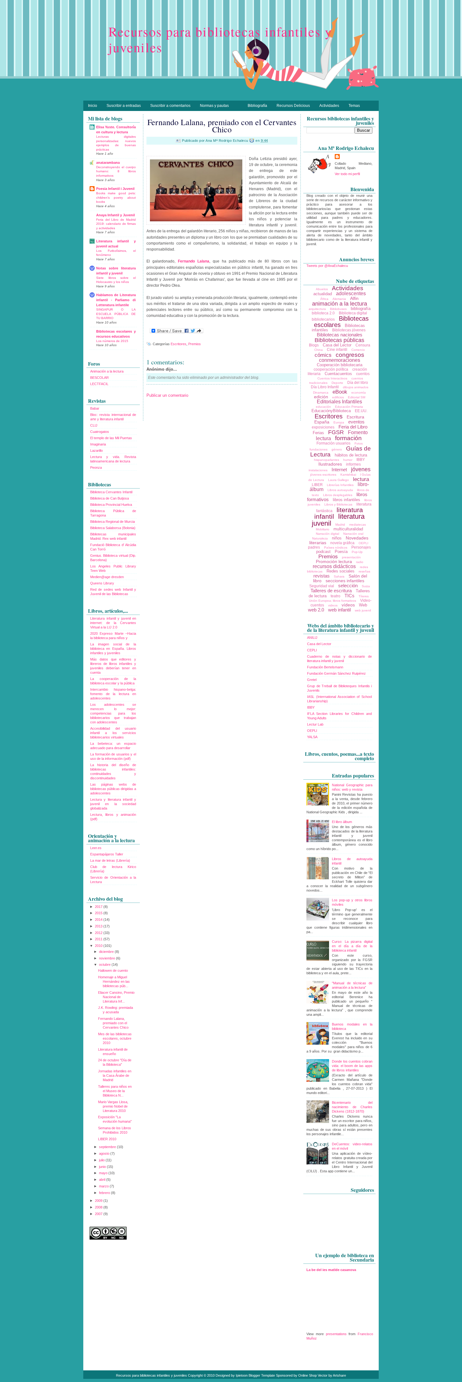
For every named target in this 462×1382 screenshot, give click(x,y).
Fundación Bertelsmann (325, 667)
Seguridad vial (321, 586)
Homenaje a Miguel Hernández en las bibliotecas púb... (114, 981)
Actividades (329, 105)
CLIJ (93, 425)
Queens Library (102, 583)
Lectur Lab (315, 724)
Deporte (337, 382)
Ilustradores (330, 464)
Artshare (339, 1375)
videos (333, 605)
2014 (99, 919)
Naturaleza (320, 538)
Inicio (92, 105)
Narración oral (353, 533)
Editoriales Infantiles (339, 401)
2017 (99, 907)
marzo (104, 1186)
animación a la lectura (339, 304)
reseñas (364, 571)
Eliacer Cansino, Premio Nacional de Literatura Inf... (116, 997)
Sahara (339, 576)
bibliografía (361, 308)
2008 (99, 1207)
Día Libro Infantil (325, 387)
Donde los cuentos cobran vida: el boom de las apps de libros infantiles (352, 1065)
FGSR (336, 432)
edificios (338, 397)
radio (359, 562)
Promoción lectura (334, 561)
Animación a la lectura (107, 371)
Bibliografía (257, 105)
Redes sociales (341, 571)
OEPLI (363, 543)
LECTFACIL (99, 384)
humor (347, 460)
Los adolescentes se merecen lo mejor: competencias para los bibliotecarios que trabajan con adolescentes (113, 713)
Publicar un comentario (167, 395)
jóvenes (361, 469)
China (318, 349)
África (324, 299)
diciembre (107, 952)
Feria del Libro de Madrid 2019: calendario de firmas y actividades (116, 224)
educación (323, 406)
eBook (340, 392)
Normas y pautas (214, 105)
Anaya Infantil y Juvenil (115, 215)
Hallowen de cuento (113, 970)
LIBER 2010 (107, 1139)
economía (358, 392)
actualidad (322, 293)
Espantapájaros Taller (106, 854)
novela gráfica (342, 543)
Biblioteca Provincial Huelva (111, 504)
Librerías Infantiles (340, 485)
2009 (99, 1200)
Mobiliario (322, 529)
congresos (350, 354)
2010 (99, 946)
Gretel (311, 680)
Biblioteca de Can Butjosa (109, 498)
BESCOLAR (99, 377)
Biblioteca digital (353, 313)
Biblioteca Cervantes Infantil (111, 492)
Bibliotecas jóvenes (349, 330)
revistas (321, 575)
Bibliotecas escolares (341, 321)
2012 (99, 933)
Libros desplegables (337, 495)
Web (363, 605)
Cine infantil (337, 349)
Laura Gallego (338, 480)
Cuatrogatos (99, 432)
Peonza (96, 467)
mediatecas (357, 524)
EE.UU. (361, 411)
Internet (339, 469)
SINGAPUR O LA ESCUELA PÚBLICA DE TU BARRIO (116, 314)
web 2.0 (316, 609)
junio (103, 1167)
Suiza (366, 586)
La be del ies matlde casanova (331, 1270)
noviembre (107, 958)
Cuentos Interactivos (332, 378)
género (337, 449)
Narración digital (327, 533)
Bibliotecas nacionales (339, 334)
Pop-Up (357, 552)
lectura (361, 479)
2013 (99, 926)
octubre (105, 964)
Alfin (354, 298)
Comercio (358, 349)
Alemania (339, 299)
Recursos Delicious (293, 105)
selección (348, 585)
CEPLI (312, 650)
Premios (194, 344)
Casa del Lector (337, 345)
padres (314, 547)
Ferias (318, 432)
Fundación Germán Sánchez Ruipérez (336, 673)
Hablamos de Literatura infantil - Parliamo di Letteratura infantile (116, 300)
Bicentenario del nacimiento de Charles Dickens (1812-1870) (352, 1107)
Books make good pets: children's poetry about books (116, 197)
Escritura (355, 416)
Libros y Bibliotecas (338, 504)
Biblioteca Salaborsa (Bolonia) (112, 528)
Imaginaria (98, 444)
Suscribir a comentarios (170, 105)
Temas (354, 105)
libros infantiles (346, 499)
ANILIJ (312, 637)
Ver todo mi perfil (347, 174)
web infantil (339, 609)
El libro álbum (342, 822)
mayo (103, 1173)
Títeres (364, 596)
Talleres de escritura (331, 590)
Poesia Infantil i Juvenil (115, 189)
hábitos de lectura (351, 455)
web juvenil (363, 610)
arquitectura (317, 309)
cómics (323, 355)
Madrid (340, 524)
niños (337, 538)
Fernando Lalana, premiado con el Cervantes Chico (113, 1023)
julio (102, 1160)
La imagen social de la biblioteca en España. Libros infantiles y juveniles (113, 648)
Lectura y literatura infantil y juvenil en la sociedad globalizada (113, 804)
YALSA (312, 737)
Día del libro (357, 382)
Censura (362, 345)
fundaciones (318, 449)
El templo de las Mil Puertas (111, 438)
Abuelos (322, 289)
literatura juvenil (338, 519)
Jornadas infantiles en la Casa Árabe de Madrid (114, 1075)
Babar (94, 408)
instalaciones (318, 470)
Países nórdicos (335, 547)
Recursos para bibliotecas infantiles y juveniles (220, 39)
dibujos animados (355, 387)
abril (102, 1179)
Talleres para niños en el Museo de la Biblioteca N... (115, 1091)
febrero (105, 1193)
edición (321, 396)
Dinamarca (320, 392)
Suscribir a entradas (124, 105)
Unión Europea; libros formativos (332, 600)
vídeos (348, 604)
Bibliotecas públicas (339, 340)
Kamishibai (348, 474)
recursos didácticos (334, 566)
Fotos (359, 443)
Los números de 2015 (112, 341)
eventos (356, 421)
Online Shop (307, 1375)
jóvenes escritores (323, 474)
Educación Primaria (349, 406)
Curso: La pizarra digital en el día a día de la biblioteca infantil (352, 946)
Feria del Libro (352, 426)
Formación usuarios (333, 443)
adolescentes (351, 293)
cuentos (363, 374)
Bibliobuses (338, 309)
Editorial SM (356, 397)
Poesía (341, 551)
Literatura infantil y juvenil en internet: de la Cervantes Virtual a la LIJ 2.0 (113, 622)
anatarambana (108, 162)
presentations (336, 1334)
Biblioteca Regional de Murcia (112, 521)
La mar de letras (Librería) (110, 860)
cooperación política (331, 369)
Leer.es (96, 848)
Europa (338, 422)
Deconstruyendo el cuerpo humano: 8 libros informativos (116, 171)
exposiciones (323, 427)
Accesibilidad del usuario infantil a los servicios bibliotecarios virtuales (113, 733)
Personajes (361, 547)
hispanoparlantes (326, 460)
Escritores (178, 344)
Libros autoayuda (340, 490)
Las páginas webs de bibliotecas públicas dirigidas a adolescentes (113, 788)
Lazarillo (96, 450)
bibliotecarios (323, 319)
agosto (104, 1153)
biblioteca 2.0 (323, 313)
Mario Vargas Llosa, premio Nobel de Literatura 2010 (113, 1106)
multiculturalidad (348, 529)
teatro (335, 596)
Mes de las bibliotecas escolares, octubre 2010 (115, 1038)
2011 (99, 939)
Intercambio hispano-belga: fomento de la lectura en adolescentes (113, 694)
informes (353, 464)
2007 (99, 1214)
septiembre (108, 1147)
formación (348, 438)
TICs (349, 595)
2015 (99, 913)
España (321, 421)
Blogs (314, 345)
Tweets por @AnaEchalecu (327, 266)
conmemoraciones (339, 360)
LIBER (317, 485)
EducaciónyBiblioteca (331, 410)
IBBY (360, 459)
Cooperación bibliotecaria (339, 364)
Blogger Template (262, 1375)
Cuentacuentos (338, 373)
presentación (351, 557)
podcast (323, 551)
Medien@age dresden (107, 577)
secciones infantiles (345, 580)
